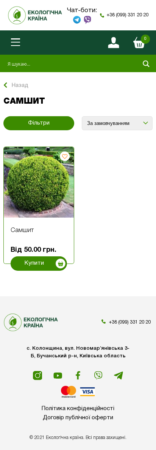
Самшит (22, 230)
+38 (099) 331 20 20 (127, 15)
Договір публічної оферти (78, 417)
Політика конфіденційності (78, 408)
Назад (20, 85)
